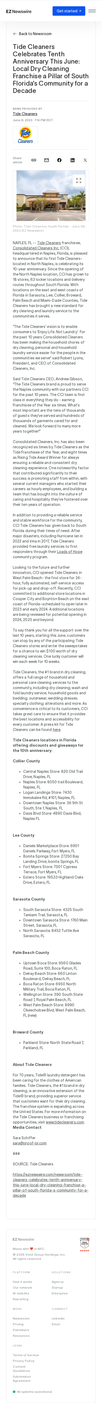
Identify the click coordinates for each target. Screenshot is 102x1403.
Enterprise (60, 1293)
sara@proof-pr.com (30, 1143)
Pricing (18, 1324)
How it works (22, 1281)
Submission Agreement (22, 1378)
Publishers (21, 1330)
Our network (22, 1287)
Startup (57, 1287)
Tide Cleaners (25, 114)
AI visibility (21, 1293)
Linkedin (58, 1318)
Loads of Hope (69, 552)
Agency (58, 1281)
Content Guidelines (21, 1368)
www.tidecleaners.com (65, 1122)
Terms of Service (26, 1355)
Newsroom (21, 1318)
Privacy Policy (23, 1360)
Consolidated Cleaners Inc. (36, 248)
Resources (21, 1335)
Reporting (21, 1299)
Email (56, 1324)
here (56, 730)
